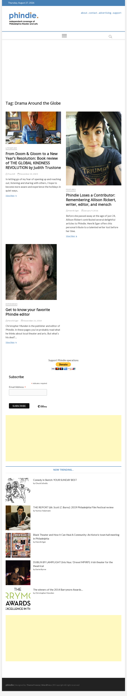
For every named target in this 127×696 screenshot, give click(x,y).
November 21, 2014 (32, 320)
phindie (10, 684)
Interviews (11, 304)
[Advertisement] (63, 69)
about (84, 12)
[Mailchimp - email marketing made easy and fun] (42, 408)
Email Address (17, 387)
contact (93, 12)
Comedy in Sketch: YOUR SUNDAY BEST (55, 479)
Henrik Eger (73, 210)
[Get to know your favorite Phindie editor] (33, 272)
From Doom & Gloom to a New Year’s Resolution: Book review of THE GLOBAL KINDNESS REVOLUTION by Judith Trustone (33, 160)
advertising (105, 12)
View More (11, 196)
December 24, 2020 (28, 174)
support (117, 12)
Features (71, 189)
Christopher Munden (44, 593)
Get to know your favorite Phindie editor (28, 312)
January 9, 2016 (90, 210)
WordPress (47, 685)
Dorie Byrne (40, 569)
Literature (11, 148)
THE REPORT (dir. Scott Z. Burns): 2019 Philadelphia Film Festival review (73, 507)
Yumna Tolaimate (43, 510)
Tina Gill (11, 174)
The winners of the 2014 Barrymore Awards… (58, 589)
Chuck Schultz (41, 483)
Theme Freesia (33, 685)
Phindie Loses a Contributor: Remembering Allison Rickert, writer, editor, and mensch (91, 200)
